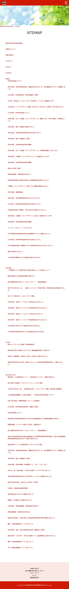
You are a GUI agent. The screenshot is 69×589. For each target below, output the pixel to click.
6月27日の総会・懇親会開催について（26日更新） (24, 401)
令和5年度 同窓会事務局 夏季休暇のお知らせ (23, 506)
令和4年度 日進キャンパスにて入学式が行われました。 (26, 302)
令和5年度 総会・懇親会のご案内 (19, 139)
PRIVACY (8, 67)
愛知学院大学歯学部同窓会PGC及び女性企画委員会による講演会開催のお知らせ (33, 419)
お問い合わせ (34, 568)
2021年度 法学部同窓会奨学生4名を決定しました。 (25, 204)
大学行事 (8, 268)
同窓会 (8, 79)
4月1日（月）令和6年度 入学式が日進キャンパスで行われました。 (30, 470)
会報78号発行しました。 (16, 251)
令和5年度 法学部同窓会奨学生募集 (19, 144)
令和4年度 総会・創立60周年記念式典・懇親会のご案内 (26, 530)
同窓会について (11, 49)
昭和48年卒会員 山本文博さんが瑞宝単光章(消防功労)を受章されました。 (32, 518)
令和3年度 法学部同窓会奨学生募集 (19, 222)
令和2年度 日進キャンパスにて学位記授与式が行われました (27, 320)
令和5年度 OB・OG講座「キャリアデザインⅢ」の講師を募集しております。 (33, 150)
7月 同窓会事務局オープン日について (20, 547)
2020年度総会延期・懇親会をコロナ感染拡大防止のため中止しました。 (31, 245)
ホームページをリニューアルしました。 (20, 228)
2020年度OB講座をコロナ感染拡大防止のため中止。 (25, 257)
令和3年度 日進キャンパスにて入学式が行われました (25, 314)
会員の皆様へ (10, 55)
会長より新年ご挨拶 (14, 168)
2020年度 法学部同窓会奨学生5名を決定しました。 (25, 239)
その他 (8, 342)
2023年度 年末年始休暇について (19, 113)
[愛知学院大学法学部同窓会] (4, 2)
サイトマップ (34, 573)
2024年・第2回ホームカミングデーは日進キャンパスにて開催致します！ (31, 101)
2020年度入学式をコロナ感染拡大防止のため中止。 (24, 326)
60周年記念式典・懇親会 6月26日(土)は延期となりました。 (27, 210)
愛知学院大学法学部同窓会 (14, 43)
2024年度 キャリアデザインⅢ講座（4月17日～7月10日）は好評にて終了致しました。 (36, 107)
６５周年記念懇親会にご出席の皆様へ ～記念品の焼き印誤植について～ (31, 395)
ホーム (34, 575)
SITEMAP (9, 73)
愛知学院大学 (34, 578)
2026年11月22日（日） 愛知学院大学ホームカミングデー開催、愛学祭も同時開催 (35, 389)
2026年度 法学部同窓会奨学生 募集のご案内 (23, 407)
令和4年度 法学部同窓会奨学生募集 (19, 162)
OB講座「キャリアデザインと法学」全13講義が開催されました (29, 186)
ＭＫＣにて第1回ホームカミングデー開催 (21, 296)
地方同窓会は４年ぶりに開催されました (20, 494)
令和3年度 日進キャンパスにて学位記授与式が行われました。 (28, 308)
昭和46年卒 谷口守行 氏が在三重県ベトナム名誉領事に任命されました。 (32, 536)
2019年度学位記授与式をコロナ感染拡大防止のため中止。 (26, 332)
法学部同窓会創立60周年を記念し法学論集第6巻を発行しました (28, 180)
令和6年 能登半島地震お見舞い (18, 488)
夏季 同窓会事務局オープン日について (20, 524)
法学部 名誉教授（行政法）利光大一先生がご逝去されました (28, 356)
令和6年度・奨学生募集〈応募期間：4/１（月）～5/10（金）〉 (28, 464)
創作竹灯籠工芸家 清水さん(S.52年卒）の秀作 (23, 482)
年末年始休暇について (15, 81)
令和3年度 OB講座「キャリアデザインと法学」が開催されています (30, 216)
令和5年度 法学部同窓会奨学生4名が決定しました (24, 133)
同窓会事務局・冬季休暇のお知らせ (19, 174)
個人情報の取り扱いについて (34, 571)
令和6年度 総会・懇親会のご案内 (19, 458)
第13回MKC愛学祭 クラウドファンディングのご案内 (25, 383)
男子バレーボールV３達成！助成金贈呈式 (21, 344)
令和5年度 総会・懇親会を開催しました (21, 127)
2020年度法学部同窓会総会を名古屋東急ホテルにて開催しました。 (29, 234)
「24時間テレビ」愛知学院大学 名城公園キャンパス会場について (29, 270)
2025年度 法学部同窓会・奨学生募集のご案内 (23, 95)
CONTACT (9, 61)
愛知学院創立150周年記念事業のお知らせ (21, 276)
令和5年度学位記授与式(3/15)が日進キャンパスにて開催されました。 (30, 476)
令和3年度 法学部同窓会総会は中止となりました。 (24, 198)
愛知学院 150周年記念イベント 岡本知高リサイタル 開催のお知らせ (31, 377)
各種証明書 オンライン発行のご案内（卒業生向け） (25, 424)
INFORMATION (10, 375)
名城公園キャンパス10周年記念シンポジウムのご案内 (25, 444)
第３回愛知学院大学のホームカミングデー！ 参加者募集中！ (28, 282)
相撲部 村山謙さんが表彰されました (20, 500)
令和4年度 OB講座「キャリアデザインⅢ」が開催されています (28, 156)
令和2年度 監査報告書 (16, 192)
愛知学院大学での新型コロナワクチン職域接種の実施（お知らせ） (29, 350)
